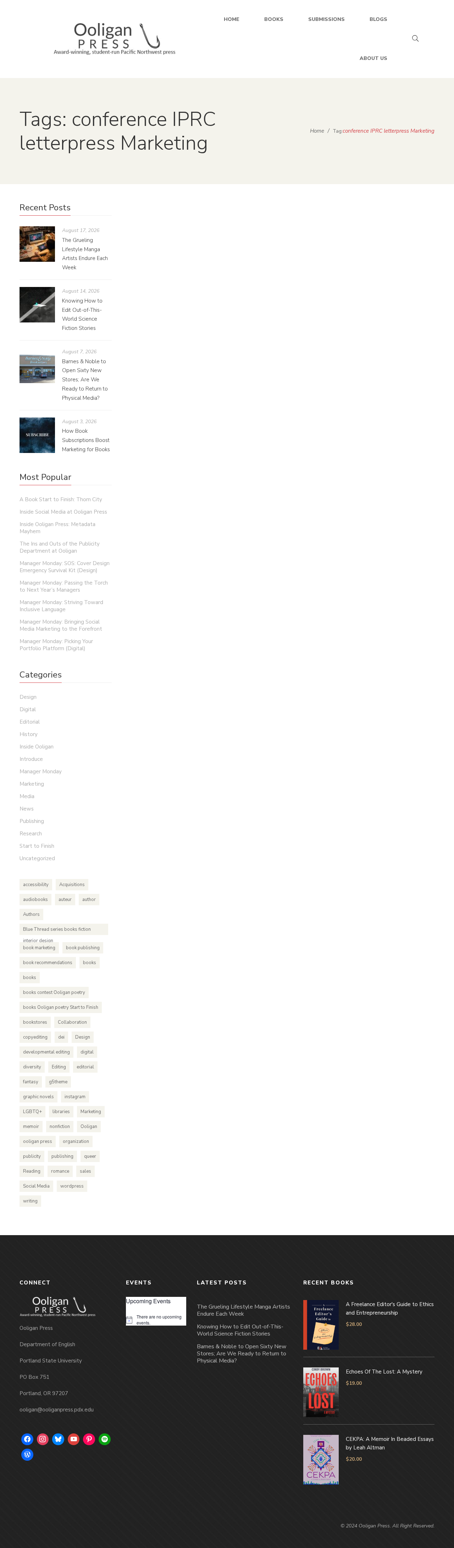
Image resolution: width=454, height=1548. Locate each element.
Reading (31, 1171)
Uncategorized (37, 858)
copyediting (35, 1037)
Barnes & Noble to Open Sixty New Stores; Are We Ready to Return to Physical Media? (85, 380)
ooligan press (37, 1141)
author (89, 899)
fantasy (30, 1082)
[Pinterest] (89, 1439)
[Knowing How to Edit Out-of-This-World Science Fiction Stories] (37, 304)
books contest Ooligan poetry (54, 992)
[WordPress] (27, 1455)
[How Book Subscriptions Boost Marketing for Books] (37, 435)
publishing (62, 1156)
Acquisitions (72, 884)
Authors (31, 914)
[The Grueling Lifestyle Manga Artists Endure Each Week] (37, 244)
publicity (32, 1156)
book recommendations (47, 963)
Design (28, 697)
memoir (31, 1126)
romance (60, 1171)
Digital (28, 709)
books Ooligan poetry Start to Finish (60, 1007)
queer (90, 1156)
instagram (75, 1097)
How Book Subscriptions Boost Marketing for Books (86, 440)
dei (61, 1037)
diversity (32, 1067)
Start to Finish (295, 409)
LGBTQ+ (32, 1112)
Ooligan (89, 1126)
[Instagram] (43, 1439)
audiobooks (35, 899)
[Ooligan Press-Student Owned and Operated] (114, 39)
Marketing (32, 783)
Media (27, 796)
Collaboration (72, 1022)
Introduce (31, 759)
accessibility (36, 884)
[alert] (156, 1320)
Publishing (32, 821)
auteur (65, 899)
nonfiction (60, 1126)
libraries (61, 1112)
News (27, 808)
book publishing (83, 948)
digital (87, 1052)
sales (85, 1171)
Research (31, 833)
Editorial (30, 721)
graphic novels (38, 1097)
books (89, 963)
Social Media (36, 1186)
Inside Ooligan (37, 746)
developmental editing (46, 1052)
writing (30, 1201)
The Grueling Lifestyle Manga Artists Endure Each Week (243, 1310)
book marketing (39, 948)
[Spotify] (104, 1439)
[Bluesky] (58, 1439)
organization (76, 1141)
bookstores (35, 1022)
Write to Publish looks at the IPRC (218, 395)
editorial (85, 1067)
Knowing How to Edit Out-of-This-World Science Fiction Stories (240, 1330)
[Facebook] (27, 1439)
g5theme (58, 1082)
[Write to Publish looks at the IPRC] (214, 290)
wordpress (72, 1186)
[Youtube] (74, 1439)
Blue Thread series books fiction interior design (57, 930)
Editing (59, 1067)
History (29, 734)
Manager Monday (41, 771)
